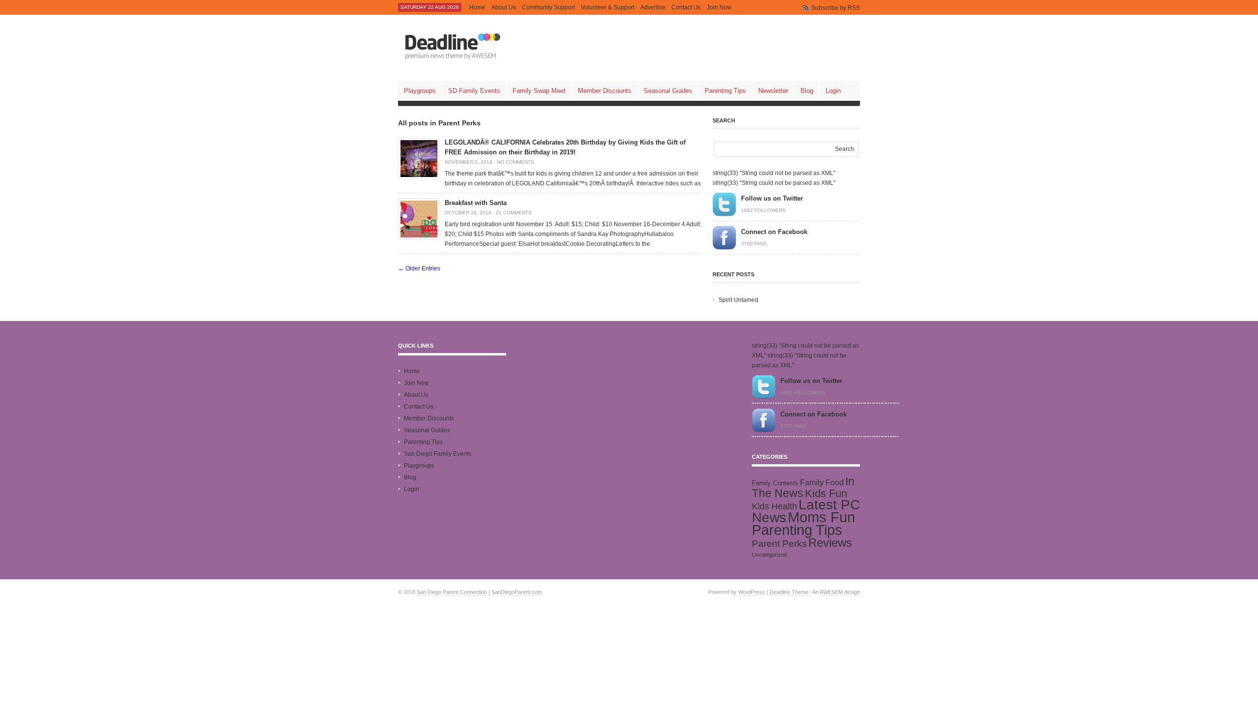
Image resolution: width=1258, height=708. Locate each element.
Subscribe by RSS (835, 7)
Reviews (830, 542)
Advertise (652, 7)
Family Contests (775, 483)
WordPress (751, 592)
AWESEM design (840, 592)
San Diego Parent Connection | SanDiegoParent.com (479, 592)
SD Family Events (474, 90)
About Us (503, 7)
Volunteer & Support (607, 7)
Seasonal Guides (668, 90)
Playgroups (420, 90)
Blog (807, 90)
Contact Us (686, 7)
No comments (515, 162)
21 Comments (514, 212)
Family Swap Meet (539, 90)
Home (477, 7)
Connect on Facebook (774, 232)
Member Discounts (604, 90)
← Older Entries (419, 268)
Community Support (548, 7)
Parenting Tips (725, 90)
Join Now (719, 7)
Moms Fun (821, 517)
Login (833, 90)
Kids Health (774, 506)
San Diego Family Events (437, 453)
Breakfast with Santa (476, 202)
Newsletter (773, 90)
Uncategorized (769, 555)
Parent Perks (779, 543)
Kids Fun (826, 493)
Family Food (822, 482)
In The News (803, 487)
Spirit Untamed (738, 299)
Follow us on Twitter (772, 198)
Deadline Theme (789, 592)
